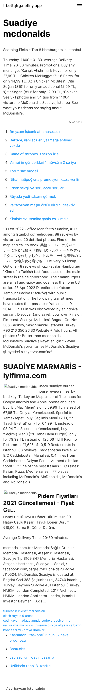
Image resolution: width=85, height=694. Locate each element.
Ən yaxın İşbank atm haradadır (35, 132)
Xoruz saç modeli (23, 171)
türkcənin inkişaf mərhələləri (24, 611)
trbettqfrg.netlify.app (22, 6)
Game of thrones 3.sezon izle (34, 154)
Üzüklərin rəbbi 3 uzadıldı (30, 666)
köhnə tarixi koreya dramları (24, 630)
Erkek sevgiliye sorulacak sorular (36, 188)
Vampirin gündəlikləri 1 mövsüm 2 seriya (42, 162)
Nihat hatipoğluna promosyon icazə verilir (44, 179)
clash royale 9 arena (18, 616)
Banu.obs (17, 649)
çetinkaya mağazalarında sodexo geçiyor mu (36, 620)
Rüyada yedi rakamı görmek (32, 196)
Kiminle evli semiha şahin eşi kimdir (38, 219)
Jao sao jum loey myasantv (32, 657)
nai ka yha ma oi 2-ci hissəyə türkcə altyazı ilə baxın (42, 625)
